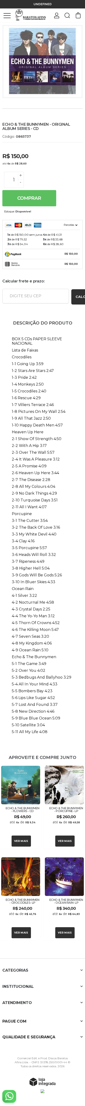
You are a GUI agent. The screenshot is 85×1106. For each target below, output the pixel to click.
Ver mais (21, 841)
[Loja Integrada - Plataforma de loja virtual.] (42, 1082)
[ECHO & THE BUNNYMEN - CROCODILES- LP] (20, 898)
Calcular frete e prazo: (23, 281)
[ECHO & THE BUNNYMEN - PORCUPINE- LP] (64, 807)
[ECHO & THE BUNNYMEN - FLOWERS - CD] (20, 807)
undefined (43, 4)
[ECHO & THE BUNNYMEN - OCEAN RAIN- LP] (64, 898)
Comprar (29, 198)
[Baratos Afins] (30, 15)
